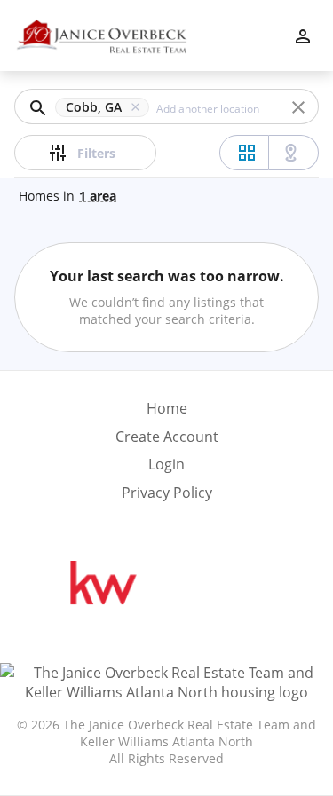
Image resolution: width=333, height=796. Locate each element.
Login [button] (166, 464)
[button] (105, 107)
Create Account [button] (166, 437)
